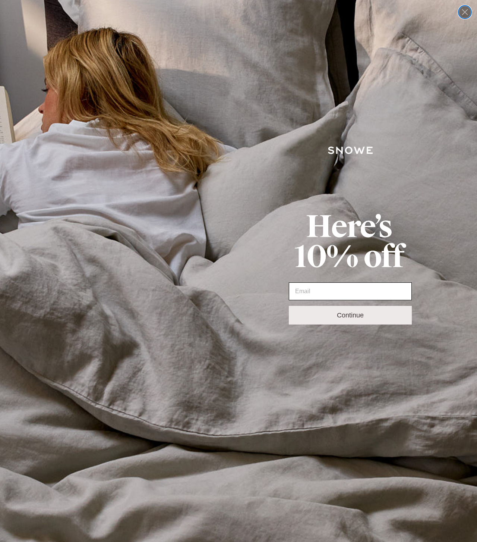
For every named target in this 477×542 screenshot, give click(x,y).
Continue (350, 315)
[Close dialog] (464, 12)
